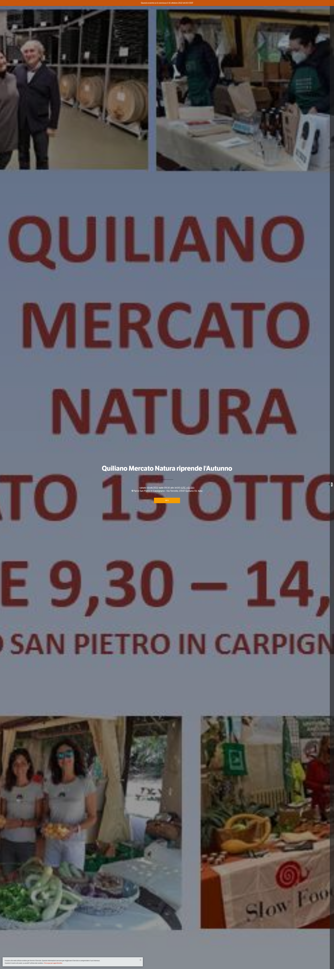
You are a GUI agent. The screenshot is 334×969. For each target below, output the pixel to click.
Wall (331, 485)
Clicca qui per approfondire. (53, 963)
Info (167, 500)
